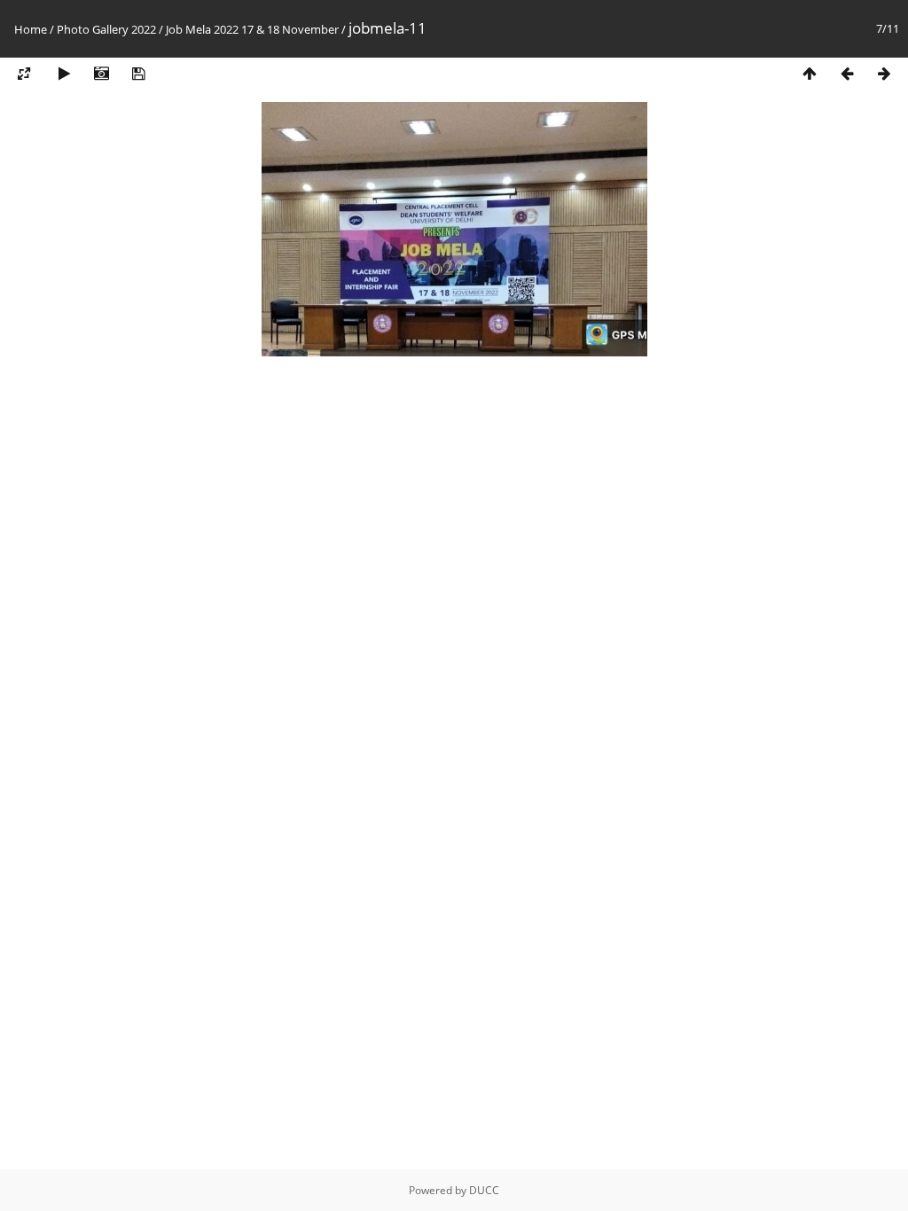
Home (30, 29)
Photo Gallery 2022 (106, 29)
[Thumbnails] (809, 74)
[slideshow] (63, 74)
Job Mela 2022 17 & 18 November (252, 29)
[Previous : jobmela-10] (846, 74)
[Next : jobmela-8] (884, 74)
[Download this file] (138, 74)
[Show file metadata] (101, 74)
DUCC (484, 1190)
